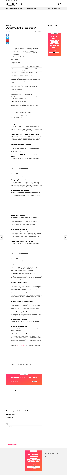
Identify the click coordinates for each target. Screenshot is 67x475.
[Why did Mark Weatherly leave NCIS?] (66, 237)
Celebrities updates (20, 345)
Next (60, 8)
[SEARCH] (60, 4)
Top (21, 4)
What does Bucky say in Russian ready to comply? (14, 8)
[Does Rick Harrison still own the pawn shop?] (1, 237)
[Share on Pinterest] (7, 40)
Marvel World (8, 409)
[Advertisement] (33, 17)
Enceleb (56, 473)
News (37, 4)
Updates (29, 4)
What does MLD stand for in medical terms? (53, 8)
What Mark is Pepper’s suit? (31, 8)
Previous (6, 8)
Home (24, 4)
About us (59, 473)
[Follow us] (58, 4)
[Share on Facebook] (7, 35)
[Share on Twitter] (7, 38)
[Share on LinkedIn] (7, 43)
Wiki (34, 4)
